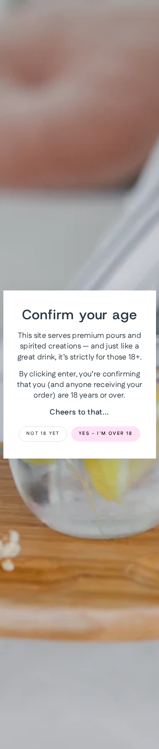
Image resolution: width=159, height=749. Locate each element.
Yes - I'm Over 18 (105, 433)
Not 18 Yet (42, 433)
